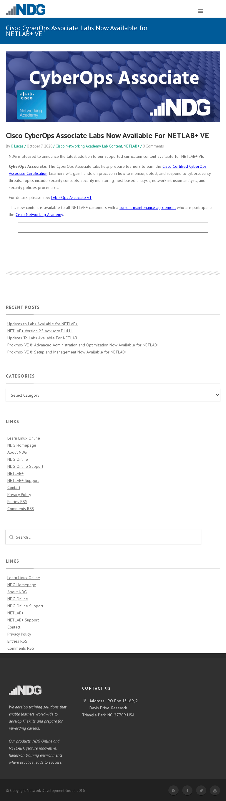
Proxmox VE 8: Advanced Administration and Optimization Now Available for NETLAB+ (83, 345)
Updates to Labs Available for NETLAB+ (42, 323)
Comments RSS (20, 508)
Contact (13, 487)
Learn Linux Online (23, 438)
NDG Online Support (25, 466)
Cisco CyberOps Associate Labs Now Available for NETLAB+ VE (107, 135)
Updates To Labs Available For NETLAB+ (43, 338)
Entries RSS (17, 501)
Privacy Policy (19, 494)
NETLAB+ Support (23, 480)
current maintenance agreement (147, 207)
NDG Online (17, 459)
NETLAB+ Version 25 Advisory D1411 (40, 331)
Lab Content (112, 146)
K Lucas (17, 146)
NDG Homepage (21, 445)
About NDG (17, 452)
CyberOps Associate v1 (71, 197)
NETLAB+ (131, 146)
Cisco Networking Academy (78, 146)
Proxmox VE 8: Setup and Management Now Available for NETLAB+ (67, 352)
